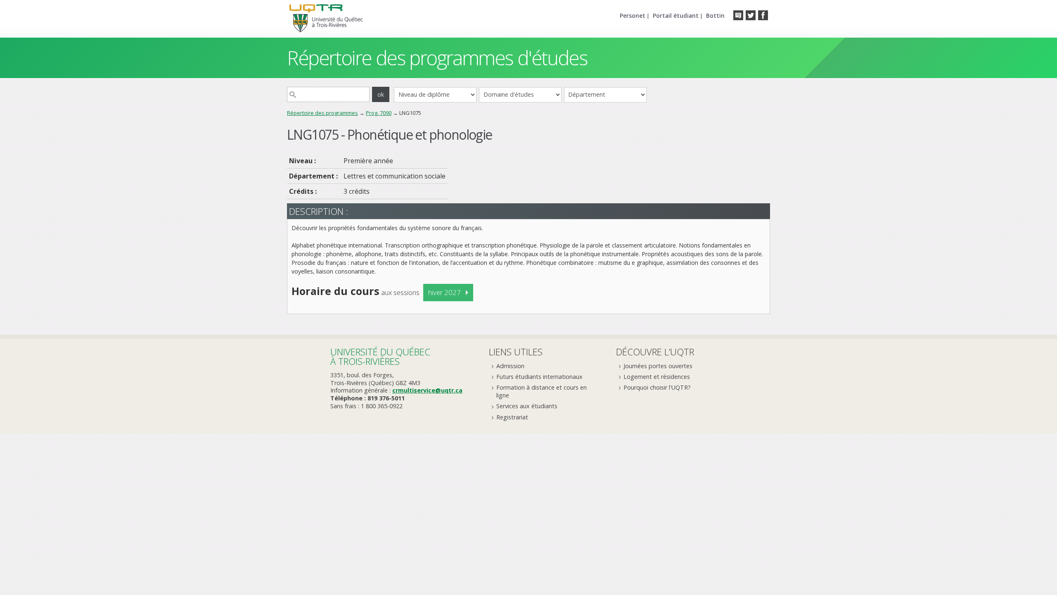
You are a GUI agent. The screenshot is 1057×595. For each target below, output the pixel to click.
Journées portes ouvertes (657, 366)
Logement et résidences (656, 377)
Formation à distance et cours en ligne (541, 391)
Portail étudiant (676, 15)
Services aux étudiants (526, 406)
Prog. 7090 (378, 113)
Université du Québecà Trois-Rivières (380, 356)
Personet (632, 15)
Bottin (715, 15)
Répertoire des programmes (322, 113)
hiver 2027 (444, 292)
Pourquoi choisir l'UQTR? (657, 387)
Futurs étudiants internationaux (539, 377)
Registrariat (512, 417)
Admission (510, 366)
